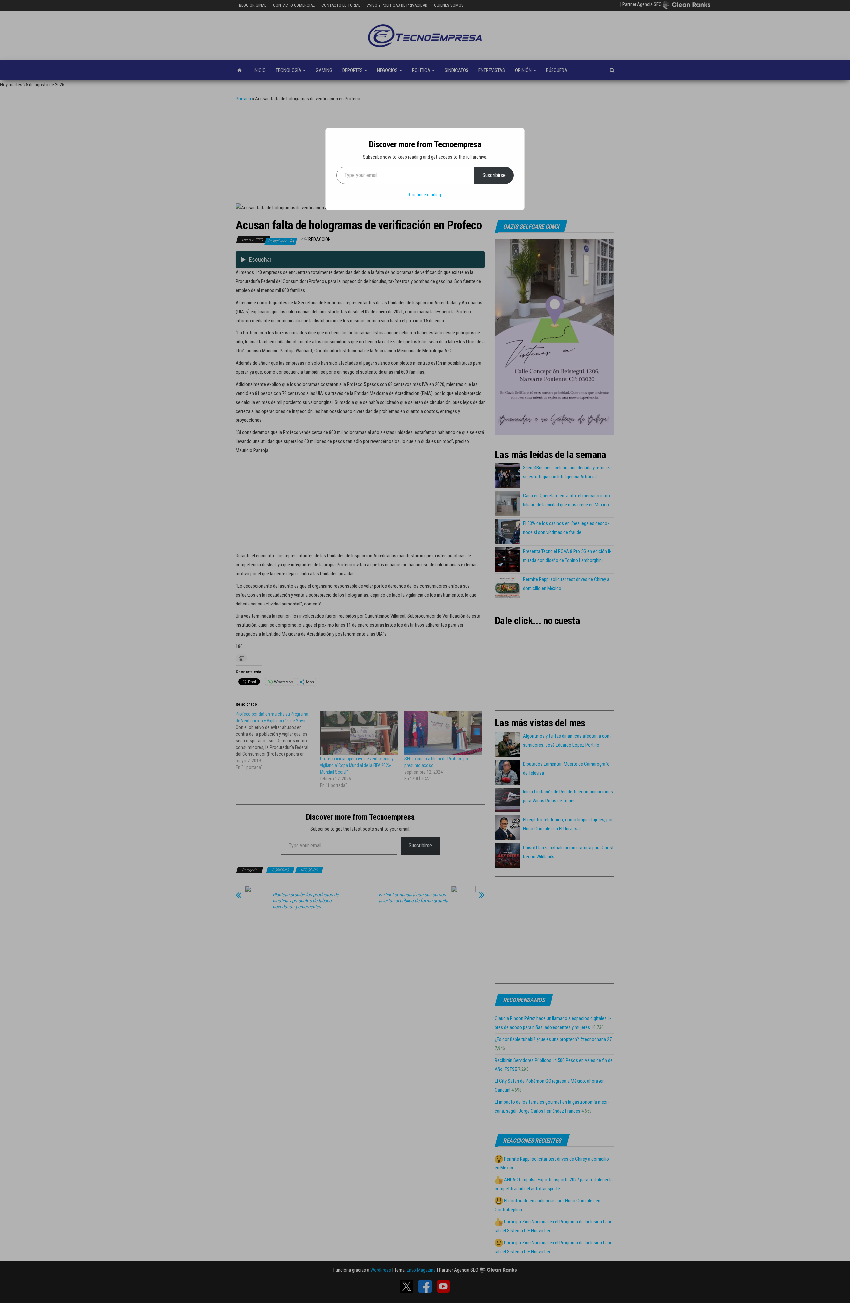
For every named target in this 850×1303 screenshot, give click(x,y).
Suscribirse (494, 175)
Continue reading (425, 194)
